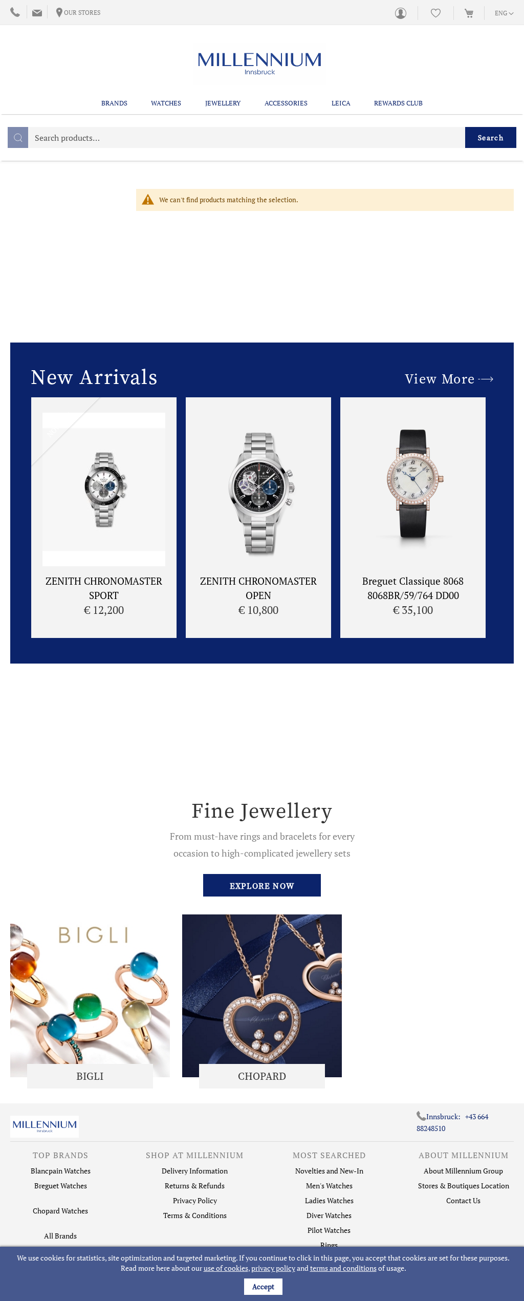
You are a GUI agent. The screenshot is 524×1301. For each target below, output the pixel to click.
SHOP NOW (90, 996)
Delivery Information (195, 1171)
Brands (114, 103)
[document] (263, 1274)
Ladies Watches (329, 1200)
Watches (166, 103)
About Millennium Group (463, 1171)
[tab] (60, 1157)
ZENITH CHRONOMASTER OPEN (258, 587)
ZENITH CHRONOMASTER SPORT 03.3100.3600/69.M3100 (104, 594)
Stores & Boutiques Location (463, 1185)
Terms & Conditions (195, 1215)
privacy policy (273, 1268)
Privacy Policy (195, 1200)
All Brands (60, 1236)
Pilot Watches (329, 1230)
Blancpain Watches (61, 1171)
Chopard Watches (60, 1210)
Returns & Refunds (195, 1185)
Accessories (286, 103)
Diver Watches (329, 1215)
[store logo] (259, 64)
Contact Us (463, 1200)
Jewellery (223, 103)
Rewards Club (398, 103)
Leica (341, 103)
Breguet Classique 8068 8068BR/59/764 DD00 (413, 587)
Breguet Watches (60, 1185)
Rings (329, 1245)
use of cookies (226, 1268)
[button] (504, 14)
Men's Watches (329, 1185)
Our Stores (82, 12)
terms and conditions (343, 1268)
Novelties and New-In (329, 1171)
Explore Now (262, 885)
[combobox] (262, 137)
